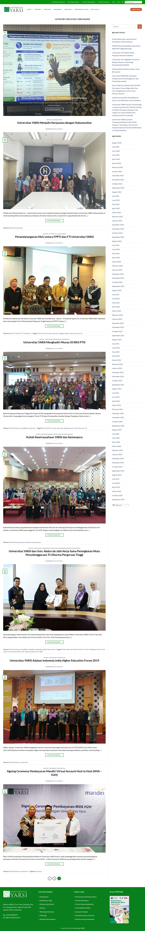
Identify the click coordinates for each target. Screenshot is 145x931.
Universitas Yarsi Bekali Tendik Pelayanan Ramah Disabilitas (123, 54)
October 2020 (117, 422)
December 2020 (118, 413)
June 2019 (116, 483)
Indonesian (130, 2)
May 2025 (116, 204)
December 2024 (118, 225)
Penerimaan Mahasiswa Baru (86, 897)
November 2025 (118, 180)
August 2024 (117, 241)
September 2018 (118, 499)
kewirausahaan (67, 434)
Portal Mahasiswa (82, 900)
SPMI (118, 2)
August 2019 (117, 475)
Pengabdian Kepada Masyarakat (69, 548)
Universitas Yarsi (75, 333)
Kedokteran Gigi (46, 900)
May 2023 (116, 303)
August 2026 (117, 143)
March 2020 (116, 446)
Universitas (65, 339)
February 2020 (117, 450)
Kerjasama (67, 9)
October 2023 (117, 282)
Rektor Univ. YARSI (37, 652)
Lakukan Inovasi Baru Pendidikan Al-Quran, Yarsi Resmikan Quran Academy (126, 99)
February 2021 (117, 409)
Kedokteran (44, 897)
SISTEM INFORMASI (88, 2)
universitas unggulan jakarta (60, 333)
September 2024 (118, 237)
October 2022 (117, 331)
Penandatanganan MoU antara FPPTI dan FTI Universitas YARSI (54, 236)
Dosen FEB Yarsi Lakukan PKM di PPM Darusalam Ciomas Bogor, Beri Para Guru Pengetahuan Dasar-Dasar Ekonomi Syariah (126, 89)
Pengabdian (57, 9)
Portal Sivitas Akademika (84, 904)
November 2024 (118, 229)
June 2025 (116, 200)
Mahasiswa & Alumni (81, 9)
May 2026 (116, 155)
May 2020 (116, 438)
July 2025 (115, 196)
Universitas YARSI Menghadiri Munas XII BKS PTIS (54, 342)
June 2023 (116, 299)
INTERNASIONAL (73, 2)
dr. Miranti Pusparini (77, 649)
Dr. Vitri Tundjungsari (90, 649)
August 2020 (117, 430)
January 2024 (117, 270)
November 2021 (118, 376)
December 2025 (118, 175)
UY (81, 333)
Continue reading (54, 109)
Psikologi (43, 915)
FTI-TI (56, 234)
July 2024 (115, 245)
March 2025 (116, 212)
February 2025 (117, 216)
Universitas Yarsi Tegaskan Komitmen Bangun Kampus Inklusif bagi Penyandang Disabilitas (125, 62)
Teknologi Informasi (47, 912)
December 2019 (118, 458)
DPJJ (113, 2)
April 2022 (116, 356)
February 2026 (117, 167)
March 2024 (116, 262)
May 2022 (116, 352)
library (40, 871)
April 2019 (116, 487)
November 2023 (118, 278)
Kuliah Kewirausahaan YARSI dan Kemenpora (54, 437)
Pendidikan (57, 339)
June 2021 (116, 397)
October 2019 (117, 467)
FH (53, 119)
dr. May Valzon (65, 649)
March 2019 (116, 491)
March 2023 (116, 311)
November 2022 (118, 327)
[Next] (101, 70)
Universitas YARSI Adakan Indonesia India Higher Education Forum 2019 (54, 660)
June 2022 (116, 348)
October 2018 (117, 495)
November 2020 (118, 417)
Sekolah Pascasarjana (47, 919)
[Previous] (8, 70)
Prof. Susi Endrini (12, 652)
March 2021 (116, 405)
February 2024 (117, 266)
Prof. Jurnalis (47, 333)
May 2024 (116, 253)
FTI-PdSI (51, 234)
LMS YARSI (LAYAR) (82, 908)
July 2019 (115, 479)
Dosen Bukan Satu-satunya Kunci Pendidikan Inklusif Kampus (54, 98)
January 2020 (117, 454)
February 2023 (117, 315)
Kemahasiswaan (47, 434)
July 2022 (115, 344)
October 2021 (117, 381)
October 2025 (117, 184)
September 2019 (118, 471)
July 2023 (115, 294)
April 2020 (116, 442)
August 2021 (117, 389)
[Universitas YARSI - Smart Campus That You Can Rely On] (13, 9)
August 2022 (117, 340)
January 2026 (117, 171)
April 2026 (116, 159)
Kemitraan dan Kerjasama (84, 919)
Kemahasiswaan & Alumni (84, 915)
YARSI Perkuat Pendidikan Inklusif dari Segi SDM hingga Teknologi (126, 47)
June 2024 (116, 249)
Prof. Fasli (40, 333)
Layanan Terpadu (58, 2)
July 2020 (115, 434)
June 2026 (116, 151)
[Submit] (140, 26)
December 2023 (118, 274)
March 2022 (116, 360)
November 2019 (118, 463)
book (35, 871)
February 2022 (117, 364)
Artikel (49, 119)
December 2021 (118, 372)
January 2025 (117, 221)
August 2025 (117, 192)
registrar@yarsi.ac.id (12, 917)
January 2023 (117, 319)
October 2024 (117, 233)
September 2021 (118, 385)
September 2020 (118, 426)
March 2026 (116, 163)
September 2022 (118, 335)
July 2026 (115, 147)
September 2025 (118, 188)
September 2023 (118, 286)
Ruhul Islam (95, 9)
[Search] (122, 2)
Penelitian (47, 9)
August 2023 (117, 290)
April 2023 (116, 307)
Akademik (37, 9)
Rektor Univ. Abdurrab (24, 652)
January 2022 (117, 368)
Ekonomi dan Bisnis (46, 904)
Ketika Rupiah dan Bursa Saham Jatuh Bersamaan (126, 70)
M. (62, 129)
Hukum (42, 908)
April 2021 (116, 401)
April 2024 (116, 257)
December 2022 (118, 323)
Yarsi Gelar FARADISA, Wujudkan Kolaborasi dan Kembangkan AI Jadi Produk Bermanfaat (125, 78)
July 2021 (115, 393)
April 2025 (116, 208)
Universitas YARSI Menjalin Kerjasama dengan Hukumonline (54, 122)
